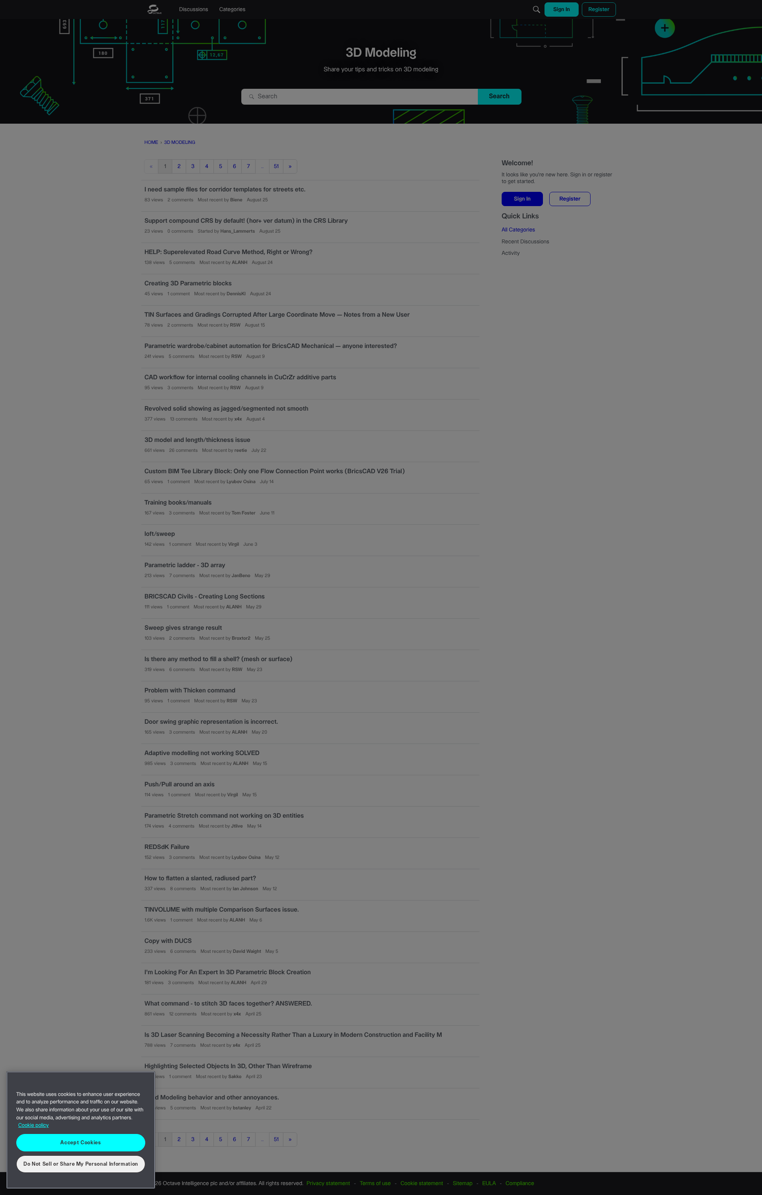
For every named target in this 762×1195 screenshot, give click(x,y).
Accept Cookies (80, 1142)
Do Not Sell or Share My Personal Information (80, 1164)
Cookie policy (33, 1125)
